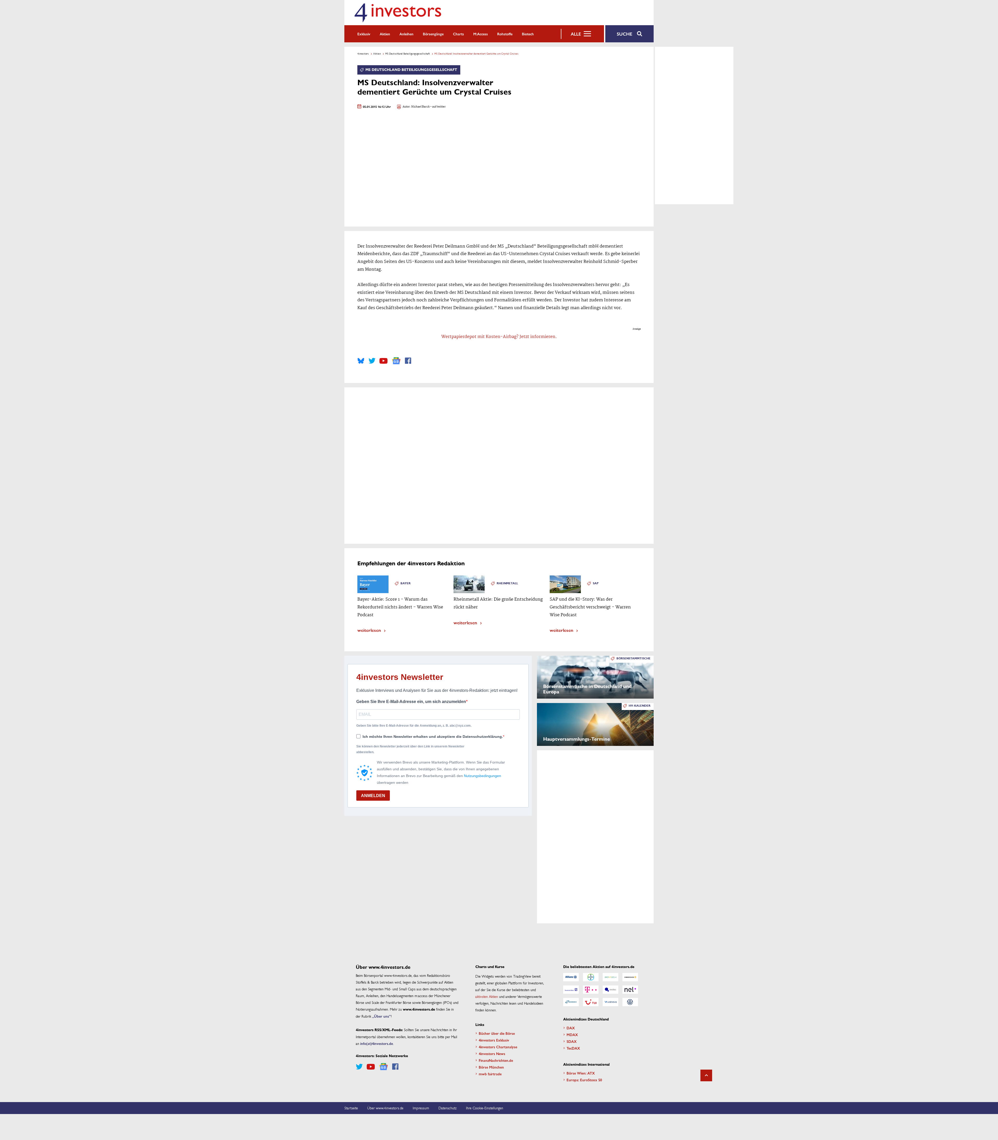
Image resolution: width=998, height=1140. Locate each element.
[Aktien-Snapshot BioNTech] (610, 977)
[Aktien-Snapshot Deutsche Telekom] (591, 989)
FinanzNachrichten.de (496, 1060)
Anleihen (406, 33)
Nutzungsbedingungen (482, 776)
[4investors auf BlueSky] (360, 361)
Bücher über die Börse (497, 1033)
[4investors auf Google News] (396, 360)
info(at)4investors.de (376, 1043)
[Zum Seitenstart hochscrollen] (706, 1075)
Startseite (351, 1107)
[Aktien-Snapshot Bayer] (591, 977)
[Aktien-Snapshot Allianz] (571, 977)
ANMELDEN (373, 795)
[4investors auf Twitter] (372, 361)
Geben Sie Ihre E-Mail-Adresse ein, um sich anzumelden (411, 701)
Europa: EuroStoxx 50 (584, 1079)
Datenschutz (447, 1107)
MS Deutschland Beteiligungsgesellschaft (407, 53)
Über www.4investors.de (385, 1107)
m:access (480, 33)
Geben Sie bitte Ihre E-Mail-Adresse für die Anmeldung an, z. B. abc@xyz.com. (413, 725)
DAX (571, 1027)
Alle (576, 34)
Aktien (385, 33)
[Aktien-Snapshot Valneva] (610, 1002)
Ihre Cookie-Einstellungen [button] (484, 1107)
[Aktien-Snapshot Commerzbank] (630, 977)
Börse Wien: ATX (581, 1073)
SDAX (572, 1041)
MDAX (572, 1034)
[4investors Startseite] (397, 13)
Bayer (405, 583)
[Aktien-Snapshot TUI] (591, 1002)
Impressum (421, 1107)
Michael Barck (420, 107)
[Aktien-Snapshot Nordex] (571, 1002)
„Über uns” (381, 1016)
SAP (596, 583)
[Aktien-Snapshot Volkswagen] (630, 1002)
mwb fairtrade (490, 1073)
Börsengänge (433, 33)
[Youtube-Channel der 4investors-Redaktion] (383, 361)
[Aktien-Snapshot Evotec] (610, 989)
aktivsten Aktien (486, 996)
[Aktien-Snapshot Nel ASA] (630, 989)
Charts (458, 33)
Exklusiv (363, 33)
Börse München (491, 1067)
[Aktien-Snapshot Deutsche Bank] (571, 989)
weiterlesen (369, 630)
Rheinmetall (507, 583)
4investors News (492, 1053)
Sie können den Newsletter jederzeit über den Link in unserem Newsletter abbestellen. (410, 749)
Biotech (528, 33)
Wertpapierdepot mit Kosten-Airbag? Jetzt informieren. (499, 336)
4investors (363, 53)
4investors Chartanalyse (498, 1046)
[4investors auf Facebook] (408, 361)
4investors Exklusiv (494, 1040)
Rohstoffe (505, 33)
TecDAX (573, 1048)
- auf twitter (438, 107)
